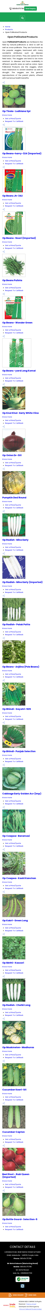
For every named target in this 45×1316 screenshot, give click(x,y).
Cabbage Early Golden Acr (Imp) (21, 793)
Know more (7, 115)
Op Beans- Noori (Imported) (19, 238)
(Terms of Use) (31, 1304)
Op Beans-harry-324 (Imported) (21, 153)
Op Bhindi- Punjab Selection (19, 751)
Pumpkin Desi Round (14, 497)
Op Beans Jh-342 (12, 195)
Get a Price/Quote (13, 118)
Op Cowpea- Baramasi (16, 836)
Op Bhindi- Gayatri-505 (16, 709)
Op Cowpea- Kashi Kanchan (19, 878)
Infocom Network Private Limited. (30, 1309)
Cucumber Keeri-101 (14, 1089)
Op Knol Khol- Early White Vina (20, 413)
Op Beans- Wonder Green (17, 322)
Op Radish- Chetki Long (16, 1005)
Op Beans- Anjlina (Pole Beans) (20, 666)
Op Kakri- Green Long (15, 920)
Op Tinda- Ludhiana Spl (16, 111)
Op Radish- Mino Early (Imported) (22, 582)
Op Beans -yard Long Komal (19, 370)
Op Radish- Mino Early (15, 539)
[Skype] (22, 1287)
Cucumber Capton (13, 1132)
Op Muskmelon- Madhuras (18, 1047)
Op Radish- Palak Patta (16, 624)
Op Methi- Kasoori (13, 962)
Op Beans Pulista (12, 280)
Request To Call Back (14, 121)
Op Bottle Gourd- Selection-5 (19, 1219)
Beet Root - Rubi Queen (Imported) (15, 1176)
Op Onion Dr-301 (12, 455)
